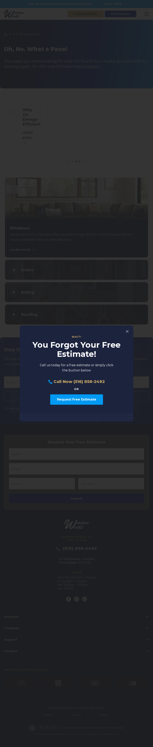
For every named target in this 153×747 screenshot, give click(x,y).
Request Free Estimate (76, 399)
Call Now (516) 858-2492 (78, 381)
